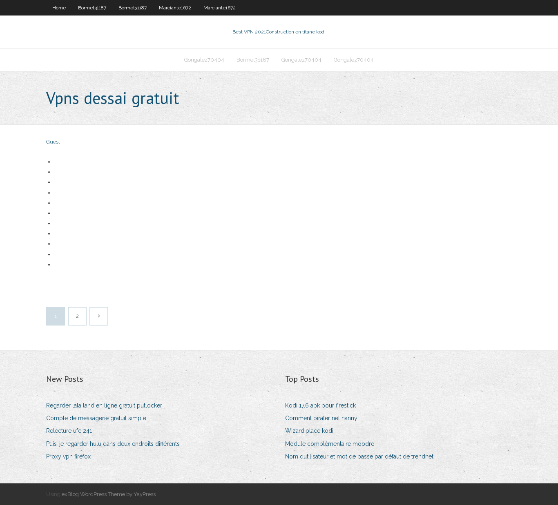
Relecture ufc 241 (69, 430)
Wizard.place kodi (309, 430)
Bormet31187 (92, 8)
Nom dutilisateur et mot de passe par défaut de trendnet (359, 456)
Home (59, 8)
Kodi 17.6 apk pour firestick (320, 405)
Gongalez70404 (204, 60)
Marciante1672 (175, 8)
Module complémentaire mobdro (330, 444)
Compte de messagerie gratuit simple (96, 418)
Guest (53, 142)
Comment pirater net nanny (321, 418)
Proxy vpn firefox (68, 456)
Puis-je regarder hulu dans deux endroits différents (113, 444)
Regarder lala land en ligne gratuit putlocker (104, 405)
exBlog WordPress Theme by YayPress (109, 494)
